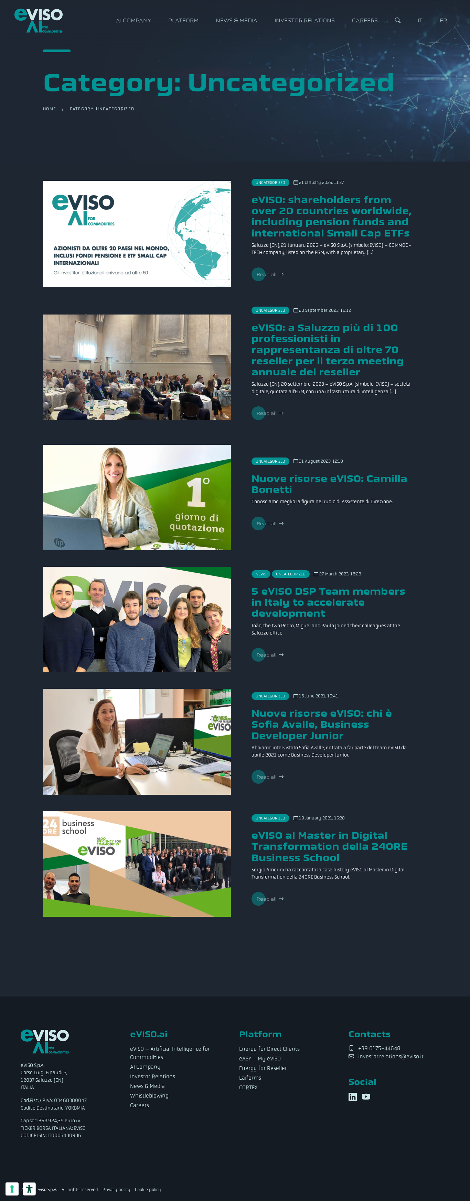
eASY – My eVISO (260, 1058)
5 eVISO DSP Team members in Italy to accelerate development (328, 602)
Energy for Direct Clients (269, 1049)
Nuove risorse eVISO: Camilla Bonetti (329, 484)
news (261, 574)
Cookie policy (148, 1189)
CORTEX (248, 1087)
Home (49, 108)
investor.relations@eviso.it (391, 1056)
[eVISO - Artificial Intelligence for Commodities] (38, 21)
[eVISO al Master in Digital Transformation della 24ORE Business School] (137, 864)
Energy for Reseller (263, 1068)
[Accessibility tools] (29, 1189)
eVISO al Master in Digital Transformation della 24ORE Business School (329, 846)
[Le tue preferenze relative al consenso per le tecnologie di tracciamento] (12, 1189)
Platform (183, 21)
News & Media (236, 21)
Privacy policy (116, 1189)
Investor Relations (305, 21)
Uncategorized (270, 182)
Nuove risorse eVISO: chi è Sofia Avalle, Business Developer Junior (322, 724)
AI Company (133, 21)
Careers (365, 21)
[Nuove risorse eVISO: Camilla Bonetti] (137, 497)
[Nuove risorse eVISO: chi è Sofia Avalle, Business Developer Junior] (137, 741)
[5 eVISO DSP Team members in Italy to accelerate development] (137, 619)
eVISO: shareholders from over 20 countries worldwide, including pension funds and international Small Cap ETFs (332, 216)
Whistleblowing (149, 1095)
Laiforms (250, 1078)
